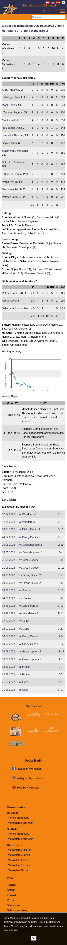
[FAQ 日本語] (63, 2)
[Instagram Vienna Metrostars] (14, 779)
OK (33, 938)
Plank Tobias (9, 104)
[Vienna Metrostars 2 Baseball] (10, 16)
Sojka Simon (9, 142)
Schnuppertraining (17, 910)
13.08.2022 (8, 666)
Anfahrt (11, 889)
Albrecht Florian (12, 174)
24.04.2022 (8, 529)
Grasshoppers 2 (30, 544)
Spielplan (9, 499)
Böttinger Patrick (13, 97)
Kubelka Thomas (13, 135)
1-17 (60, 643)
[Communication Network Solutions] (34, 716)
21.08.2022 (8, 681)
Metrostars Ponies (18, 860)
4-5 (61, 636)
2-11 (60, 544)
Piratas (25, 590)
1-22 (60, 628)
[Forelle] (16, 732)
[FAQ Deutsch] (47, 2)
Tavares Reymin (13, 112)
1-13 (60, 514)
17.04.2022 (8, 514)
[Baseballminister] (16, 717)
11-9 (60, 575)
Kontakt (11, 895)
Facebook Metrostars (29, 768)
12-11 (61, 567)
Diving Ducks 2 (29, 529)
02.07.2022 (8, 620)
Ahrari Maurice (10, 89)
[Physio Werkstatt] (16, 744)
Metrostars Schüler (19, 865)
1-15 (60, 620)
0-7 (61, 666)
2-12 (60, 521)
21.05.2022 (8, 559)
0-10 (60, 529)
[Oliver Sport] (51, 730)
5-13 (60, 537)
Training (11, 884)
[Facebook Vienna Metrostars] (14, 769)
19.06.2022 (8, 605)
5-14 (60, 613)
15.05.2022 (8, 544)
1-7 (61, 659)
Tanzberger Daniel (12, 127)
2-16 (60, 590)
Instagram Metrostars (29, 778)
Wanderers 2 (28, 514)
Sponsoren (13, 905)
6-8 (61, 582)
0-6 (61, 598)
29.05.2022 (8, 575)
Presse (11, 900)
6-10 (60, 689)
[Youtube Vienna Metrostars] (14, 788)
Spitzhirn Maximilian (13, 162)
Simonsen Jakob (12, 189)
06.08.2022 (8, 651)
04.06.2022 (8, 590)
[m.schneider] (34, 730)
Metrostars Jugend (19, 854)
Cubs (24, 620)
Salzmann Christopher (15, 150)
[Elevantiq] (51, 714)
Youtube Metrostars (28, 787)
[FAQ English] (52, 2)
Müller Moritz (9, 181)
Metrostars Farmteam (20, 822)
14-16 (60, 681)
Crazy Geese (29, 559)
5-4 (61, 552)
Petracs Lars (9, 196)
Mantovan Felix (11, 120)
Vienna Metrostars (18, 817)
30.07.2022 (8, 636)
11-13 (61, 651)
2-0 (61, 559)
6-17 (60, 605)
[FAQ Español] (58, 2)
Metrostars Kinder (18, 870)
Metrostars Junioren (19, 849)
